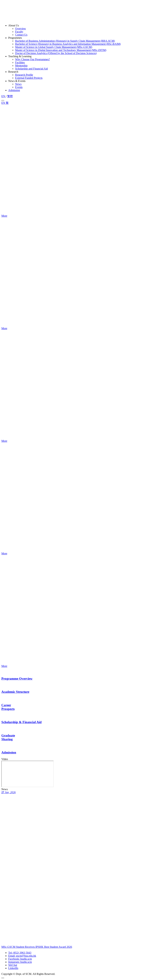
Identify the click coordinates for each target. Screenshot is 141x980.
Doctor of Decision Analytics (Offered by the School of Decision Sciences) (56, 53)
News (18, 84)
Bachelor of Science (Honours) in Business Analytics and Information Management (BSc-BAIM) (68, 43)
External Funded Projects (28, 77)
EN (3, 96)
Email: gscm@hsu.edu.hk (22, 955)
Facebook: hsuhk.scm (20, 958)
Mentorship (21, 65)
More (4, 215)
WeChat (12, 965)
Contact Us (21, 34)
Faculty (19, 31)
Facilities (20, 62)
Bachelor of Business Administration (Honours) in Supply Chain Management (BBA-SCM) (65, 40)
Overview (20, 28)
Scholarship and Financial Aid (31, 68)
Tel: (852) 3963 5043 (19, 952)
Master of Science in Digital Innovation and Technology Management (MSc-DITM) (60, 50)
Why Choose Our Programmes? (32, 59)
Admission (14, 90)
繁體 (10, 96)
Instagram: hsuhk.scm (20, 961)
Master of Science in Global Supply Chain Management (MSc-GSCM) (53, 47)
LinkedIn (13, 968)
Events (19, 87)
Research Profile (24, 74)
